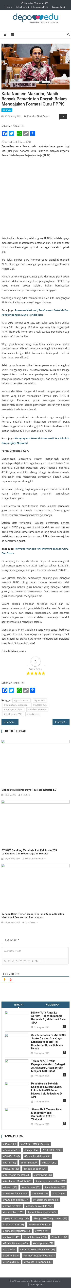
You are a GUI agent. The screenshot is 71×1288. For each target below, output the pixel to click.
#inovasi (49, 1162)
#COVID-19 (11, 1156)
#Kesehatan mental (16, 1174)
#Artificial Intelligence (35, 1143)
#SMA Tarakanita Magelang (37, 1249)
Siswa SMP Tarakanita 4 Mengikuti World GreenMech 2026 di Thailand (46, 1114)
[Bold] (5, 961)
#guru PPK (40, 700)
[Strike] (16, 961)
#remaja (42, 1230)
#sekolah (11, 1237)
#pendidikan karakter (42, 1212)
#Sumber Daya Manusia (38, 1255)
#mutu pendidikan (13, 709)
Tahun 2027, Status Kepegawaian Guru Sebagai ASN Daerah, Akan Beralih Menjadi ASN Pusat (48, 1066)
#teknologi (11, 1261)
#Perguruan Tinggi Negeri (50, 1218)
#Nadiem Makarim (37, 709)
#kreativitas (43, 1174)
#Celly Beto (52, 1150)
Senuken (25, 794)
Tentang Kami (58, 7)
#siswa (9, 1249)
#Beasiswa (11, 1150)
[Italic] (9, 961)
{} (40, 961)
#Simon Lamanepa (15, 1243)
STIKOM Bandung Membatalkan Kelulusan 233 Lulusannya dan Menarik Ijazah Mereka (29, 852)
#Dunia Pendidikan (37, 1156)
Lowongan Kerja (40, 7)
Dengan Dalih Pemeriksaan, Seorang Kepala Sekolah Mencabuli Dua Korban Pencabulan (32, 916)
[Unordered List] (24, 961)
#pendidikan (13, 1212)
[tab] (18, 1005)
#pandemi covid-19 (39, 1206)
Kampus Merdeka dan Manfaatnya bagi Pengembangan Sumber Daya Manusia (12, 722)
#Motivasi (40, 1193)
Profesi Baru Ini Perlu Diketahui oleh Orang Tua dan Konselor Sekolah (62, 722)
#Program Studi (40, 1224)
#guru (9, 1162)
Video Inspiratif (22, 7)
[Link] (36, 961)
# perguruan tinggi (16, 1218)
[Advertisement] (35, 197)
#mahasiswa (31, 1187)
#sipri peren (33, 714)
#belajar (31, 1150)
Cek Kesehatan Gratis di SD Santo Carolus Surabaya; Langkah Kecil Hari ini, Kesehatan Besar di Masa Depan (48, 1042)
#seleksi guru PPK (12, 714)
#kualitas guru (40, 704)
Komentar (52, 1004)
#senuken (59, 1237)
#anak (9, 1143)
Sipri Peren (30, 922)
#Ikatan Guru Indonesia (15, 704)
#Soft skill (10, 1255)
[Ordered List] (20, 961)
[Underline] (13, 961)
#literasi (10, 1187)
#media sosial (55, 1187)
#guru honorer (21, 700)
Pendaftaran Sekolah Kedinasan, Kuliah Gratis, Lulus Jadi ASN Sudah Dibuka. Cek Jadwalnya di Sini (46, 1090)
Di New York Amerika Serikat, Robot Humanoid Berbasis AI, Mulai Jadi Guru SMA (48, 1017)
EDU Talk (7, 110)
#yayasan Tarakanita (37, 1261)
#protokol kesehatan (16, 1230)
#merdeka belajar (15, 1193)
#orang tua (12, 1206)
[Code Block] (32, 961)
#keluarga (11, 1168)
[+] (44, 961)
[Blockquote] (28, 961)
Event (9, 7)
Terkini (18, 1004)
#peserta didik (13, 1224)
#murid (58, 1193)
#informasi (29, 1162)
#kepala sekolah (35, 1168)
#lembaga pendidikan (50, 1181)
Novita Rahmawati (34, 858)
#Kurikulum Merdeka (17, 1181)
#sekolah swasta (35, 1237)
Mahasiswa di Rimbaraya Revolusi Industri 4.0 (28, 789)
